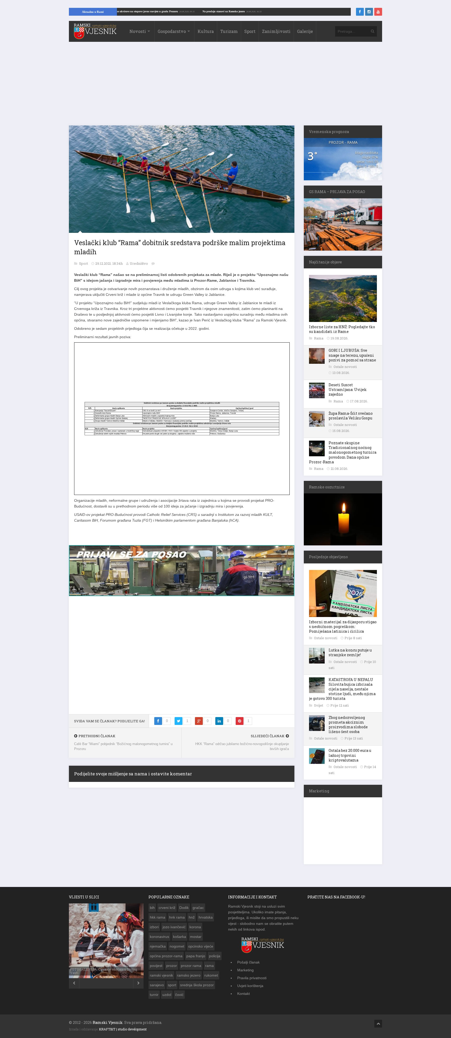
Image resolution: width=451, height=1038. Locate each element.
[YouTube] (378, 12)
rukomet (211, 975)
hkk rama (157, 917)
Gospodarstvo (172, 31)
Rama (319, 338)
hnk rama (177, 917)
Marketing (245, 970)
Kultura (206, 31)
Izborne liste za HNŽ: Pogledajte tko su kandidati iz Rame (342, 329)
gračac (198, 908)
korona (195, 927)
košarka (179, 937)
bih (152, 908)
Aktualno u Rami (93, 11)
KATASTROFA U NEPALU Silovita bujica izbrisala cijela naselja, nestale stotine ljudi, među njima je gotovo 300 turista (342, 689)
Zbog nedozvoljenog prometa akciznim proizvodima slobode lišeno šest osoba (348, 724)
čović (179, 995)
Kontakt (243, 993)
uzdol (166, 995)
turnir (154, 995)
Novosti (137, 31)
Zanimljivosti (276, 31)
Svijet (319, 705)
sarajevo (157, 985)
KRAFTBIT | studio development (123, 1029)
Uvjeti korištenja (250, 986)
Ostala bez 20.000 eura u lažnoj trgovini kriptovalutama (350, 755)
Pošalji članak (248, 962)
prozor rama (191, 966)
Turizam (229, 31)
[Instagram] (369, 12)
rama (209, 966)
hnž (192, 917)
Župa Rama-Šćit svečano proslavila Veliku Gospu (351, 415)
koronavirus (159, 937)
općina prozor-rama (166, 956)
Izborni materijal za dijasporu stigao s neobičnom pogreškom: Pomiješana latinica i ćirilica (343, 626)
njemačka (158, 946)
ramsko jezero (188, 975)
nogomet (177, 946)
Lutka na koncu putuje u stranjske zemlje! (350, 652)
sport (172, 985)
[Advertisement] (225, 86)
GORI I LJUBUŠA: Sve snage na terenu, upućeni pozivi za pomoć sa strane (352, 355)
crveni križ (167, 908)
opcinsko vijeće (200, 946)
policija (214, 956)
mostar (195, 937)
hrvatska (206, 917)
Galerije (305, 31)
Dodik (184, 908)
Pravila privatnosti (251, 978)
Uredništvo (139, 263)
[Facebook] (360, 12)
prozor (171, 966)
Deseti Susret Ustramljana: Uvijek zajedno (348, 389)
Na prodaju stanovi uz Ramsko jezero (265, 11)
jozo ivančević (174, 927)
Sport (250, 31)
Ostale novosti (345, 366)
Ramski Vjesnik (108, 1022)
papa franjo (195, 956)
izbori (154, 927)
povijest (156, 966)
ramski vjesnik (161, 975)
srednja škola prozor (197, 985)
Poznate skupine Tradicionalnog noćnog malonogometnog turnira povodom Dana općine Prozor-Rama (342, 452)
